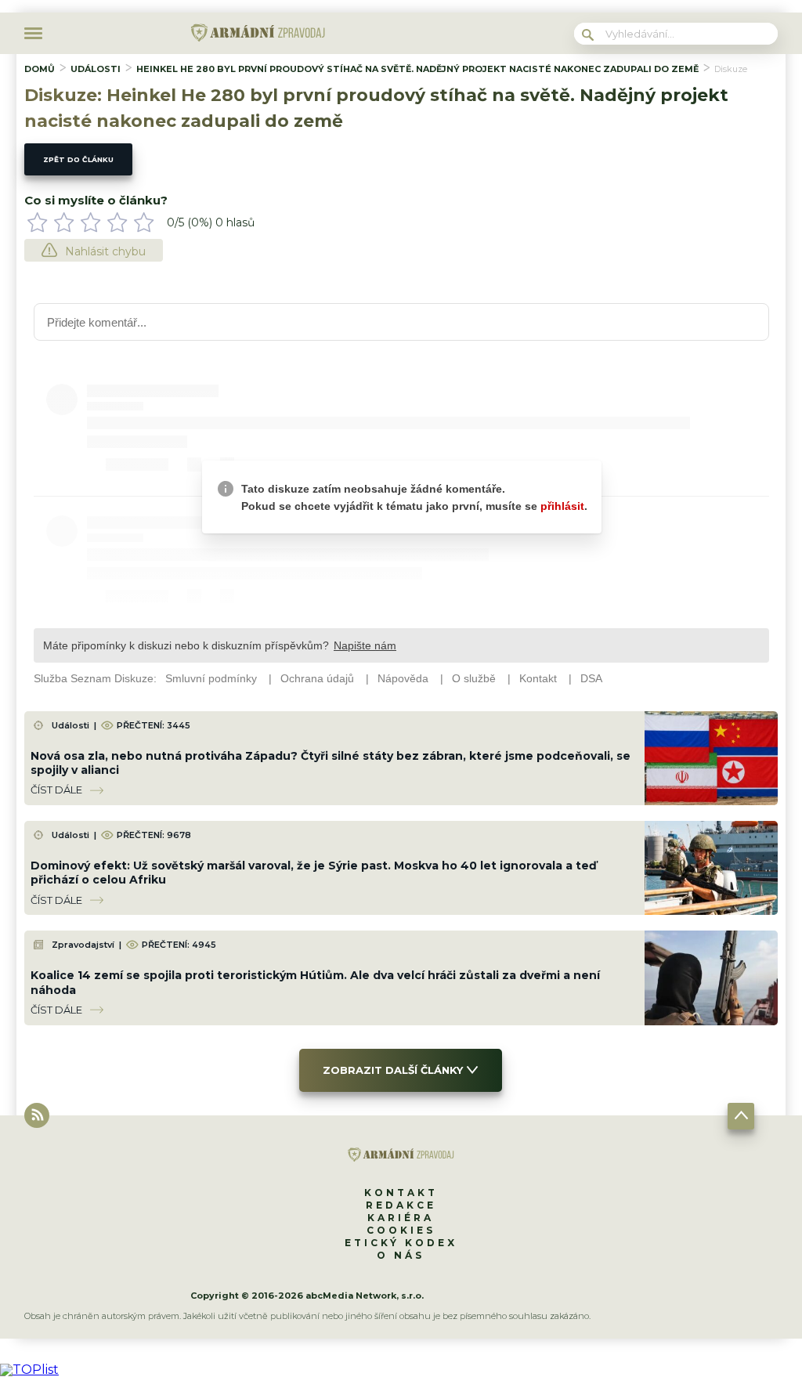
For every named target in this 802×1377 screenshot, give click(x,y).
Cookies (401, 1230)
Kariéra (400, 1217)
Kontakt (401, 1192)
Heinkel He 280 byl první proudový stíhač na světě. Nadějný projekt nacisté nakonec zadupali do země (417, 68)
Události (95, 68)
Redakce (401, 1205)
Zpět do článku (78, 159)
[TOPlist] (29, 1369)
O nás (400, 1255)
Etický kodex (401, 1243)
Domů (39, 68)
